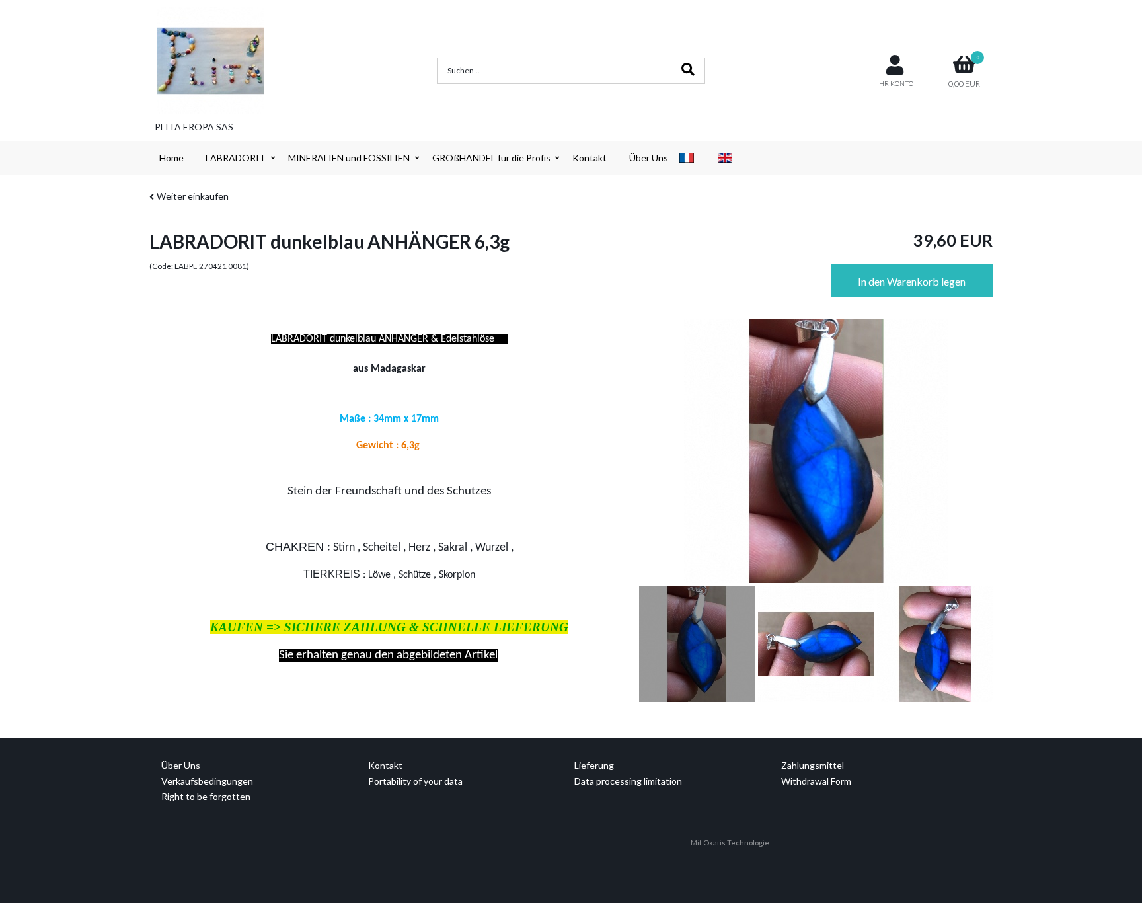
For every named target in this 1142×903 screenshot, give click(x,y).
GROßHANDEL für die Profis (491, 157)
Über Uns (648, 157)
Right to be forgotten (205, 796)
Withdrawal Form (816, 781)
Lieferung (594, 765)
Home (171, 157)
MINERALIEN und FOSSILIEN (349, 157)
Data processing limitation (628, 781)
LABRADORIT (236, 157)
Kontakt (589, 157)
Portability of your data (415, 781)
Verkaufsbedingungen (207, 781)
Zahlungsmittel (812, 765)
